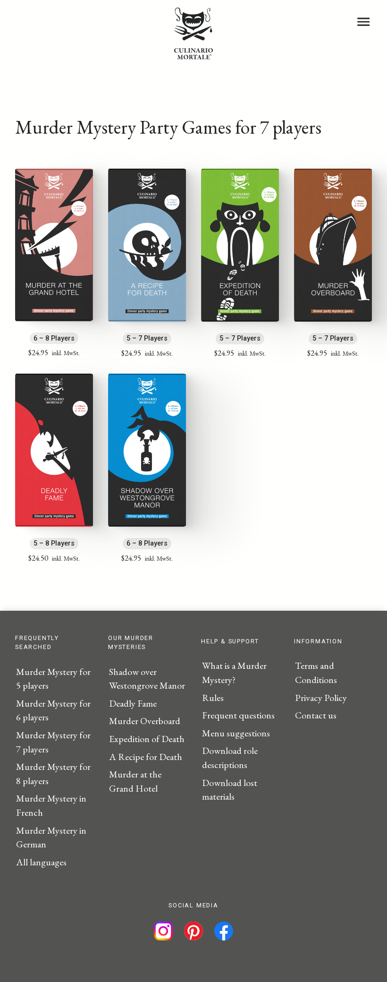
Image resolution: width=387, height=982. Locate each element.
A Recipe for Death (145, 757)
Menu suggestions (236, 733)
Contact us (316, 715)
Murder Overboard (144, 721)
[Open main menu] (363, 21)
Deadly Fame (133, 703)
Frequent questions (238, 715)
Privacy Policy (321, 698)
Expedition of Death (147, 739)
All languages (41, 862)
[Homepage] (193, 56)
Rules (213, 698)
